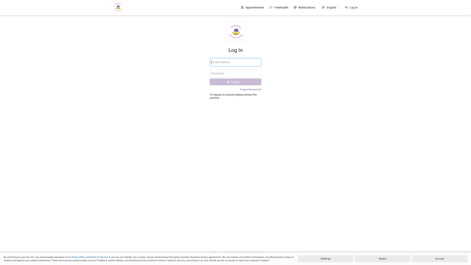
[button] (330, 7)
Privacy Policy (79, 257)
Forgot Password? (250, 89)
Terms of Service (99, 257)
